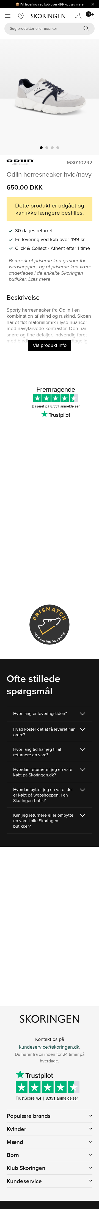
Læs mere (76, 4)
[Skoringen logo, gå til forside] (48, 16)
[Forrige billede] (10, 97)
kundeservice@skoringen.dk (49, 1046)
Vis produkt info (50, 345)
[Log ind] (78, 16)
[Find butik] (21, 16)
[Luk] (93, 4)
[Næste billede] (88, 97)
